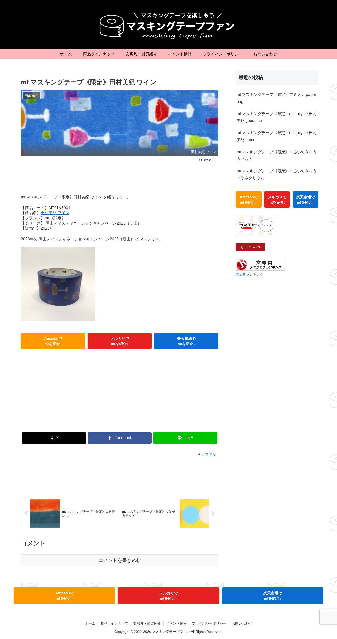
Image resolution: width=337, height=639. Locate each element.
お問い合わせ (242, 623)
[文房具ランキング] (260, 264)
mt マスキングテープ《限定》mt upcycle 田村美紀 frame (277, 136)
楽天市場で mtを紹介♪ (186, 341)
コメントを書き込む (120, 560)
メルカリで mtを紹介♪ (120, 341)
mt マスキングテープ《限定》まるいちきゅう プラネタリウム (277, 174)
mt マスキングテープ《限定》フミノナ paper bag (276, 98)
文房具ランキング (249, 274)
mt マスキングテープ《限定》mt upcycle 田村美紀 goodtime (277, 117)
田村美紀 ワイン (55, 213)
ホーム (90, 623)
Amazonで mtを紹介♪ (53, 341)
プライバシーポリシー (209, 623)
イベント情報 (176, 623)
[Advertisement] (119, 177)
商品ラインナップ (114, 623)
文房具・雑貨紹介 (147, 623)
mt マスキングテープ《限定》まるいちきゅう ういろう (277, 155)
